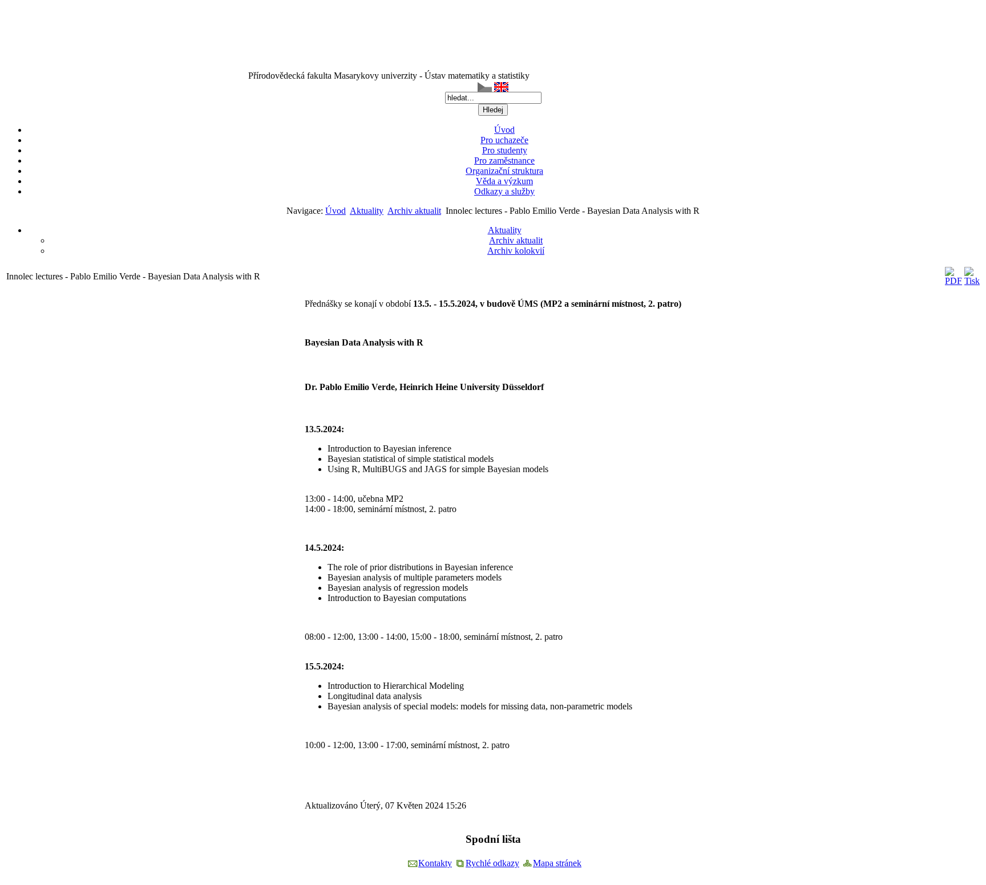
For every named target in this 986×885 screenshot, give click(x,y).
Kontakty (435, 863)
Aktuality (366, 211)
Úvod (335, 211)
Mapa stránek (557, 863)
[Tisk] (972, 281)
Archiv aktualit (414, 211)
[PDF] (953, 281)
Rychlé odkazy (492, 863)
